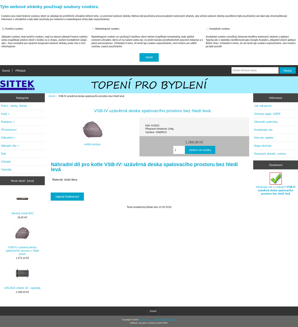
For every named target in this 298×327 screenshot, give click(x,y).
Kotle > (5, 113)
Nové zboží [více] (22, 180)
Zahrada (6, 161)
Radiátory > (8, 121)
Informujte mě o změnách (276, 190)
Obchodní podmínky (266, 121)
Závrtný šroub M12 (22, 213)
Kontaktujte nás (263, 129)
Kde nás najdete (263, 137)
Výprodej (6, 169)
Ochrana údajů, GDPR (267, 113)
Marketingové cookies (107, 28)
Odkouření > (8, 137)
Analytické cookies (219, 28)
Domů (6, 70)
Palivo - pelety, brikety (14, 105)
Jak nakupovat (262, 105)
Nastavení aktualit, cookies (270, 153)
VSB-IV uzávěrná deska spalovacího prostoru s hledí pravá (22, 250)
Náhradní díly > (10, 145)
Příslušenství (9, 129)
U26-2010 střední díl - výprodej (22, 287)
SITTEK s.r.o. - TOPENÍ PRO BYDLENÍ (157, 319)
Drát (3, 153)
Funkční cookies (14, 28)
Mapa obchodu (262, 145)
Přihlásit (20, 70)
